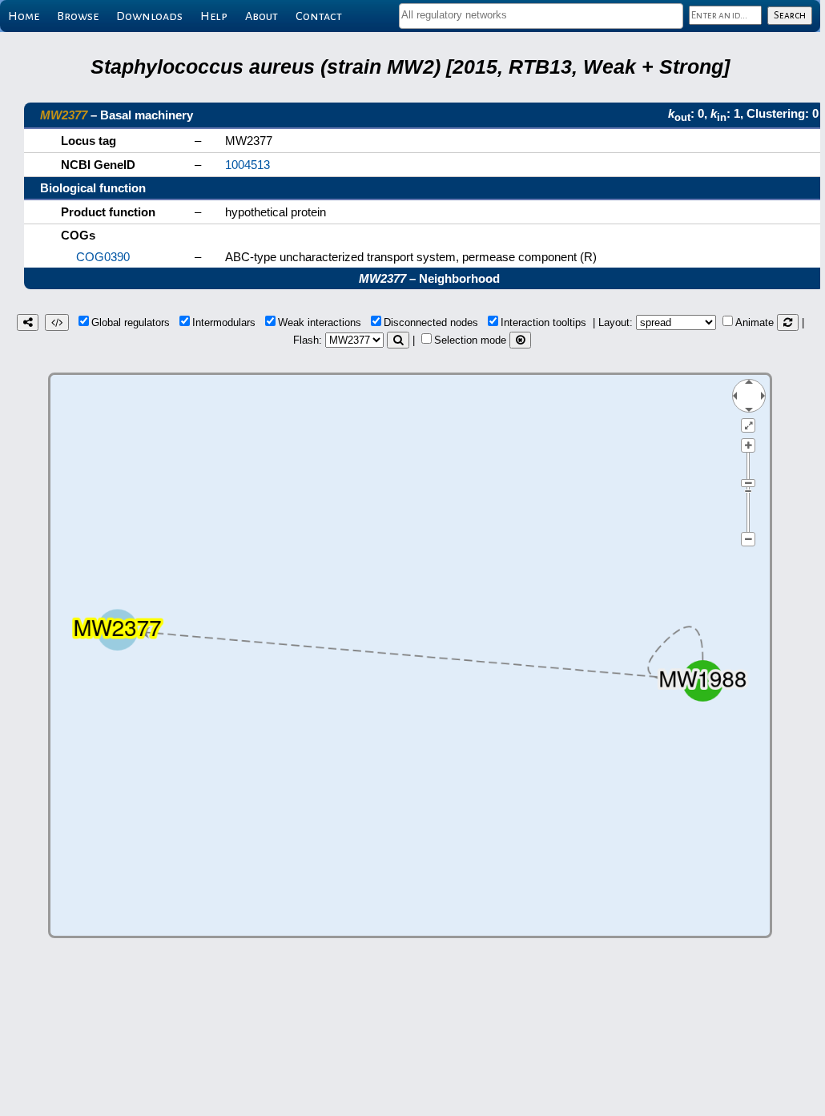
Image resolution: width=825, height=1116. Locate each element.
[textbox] (541, 15)
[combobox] (541, 16)
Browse (78, 16)
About (261, 16)
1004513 (247, 164)
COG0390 (103, 257)
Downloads (149, 16)
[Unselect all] (520, 340)
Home (23, 16)
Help (213, 16)
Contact (319, 16)
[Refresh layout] (788, 322)
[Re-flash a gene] (398, 340)
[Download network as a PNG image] (27, 322)
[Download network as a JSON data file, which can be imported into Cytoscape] (57, 322)
